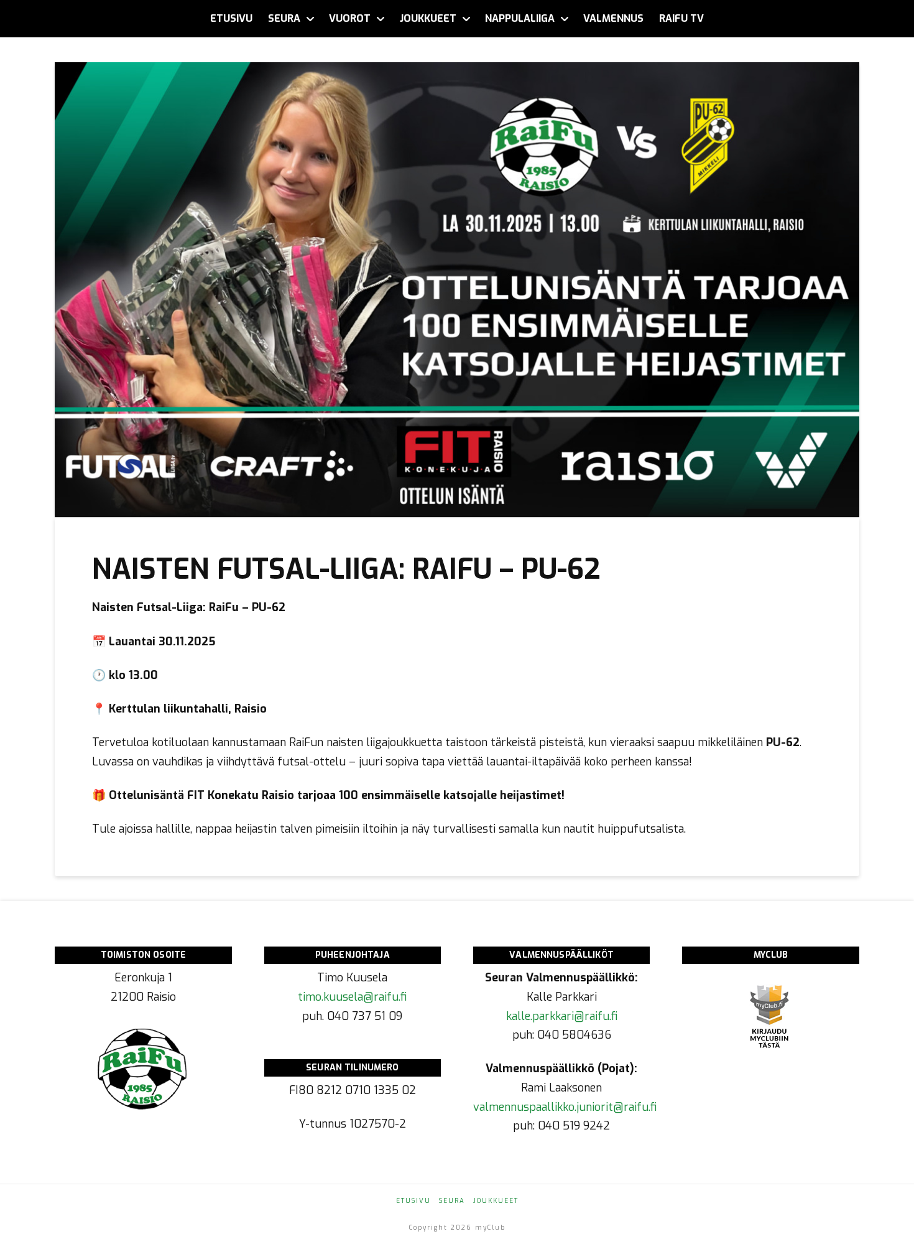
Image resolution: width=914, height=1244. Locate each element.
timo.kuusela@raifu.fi (352, 996)
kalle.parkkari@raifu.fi (561, 1016)
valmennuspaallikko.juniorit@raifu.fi (565, 1107)
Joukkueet (496, 1201)
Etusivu (413, 1201)
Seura (452, 1201)
